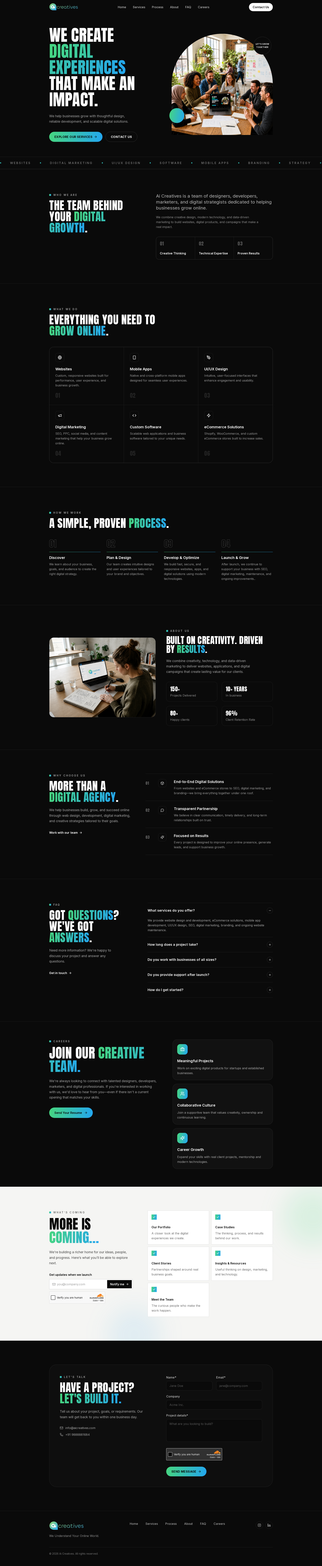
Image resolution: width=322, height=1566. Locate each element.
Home (122, 7)
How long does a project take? (173, 944)
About (174, 7)
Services (139, 7)
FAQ (188, 7)
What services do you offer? (171, 910)
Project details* (177, 1415)
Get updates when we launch (70, 1275)
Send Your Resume (68, 1113)
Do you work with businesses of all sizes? (182, 960)
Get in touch (58, 973)
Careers (203, 7)
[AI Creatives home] (63, 7)
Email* (220, 1377)
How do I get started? (165, 990)
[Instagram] (259, 1525)
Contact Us (261, 7)
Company (173, 1396)
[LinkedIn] (269, 1525)
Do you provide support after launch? (178, 975)
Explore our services (73, 137)
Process (157, 7)
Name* (171, 1377)
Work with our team (63, 832)
